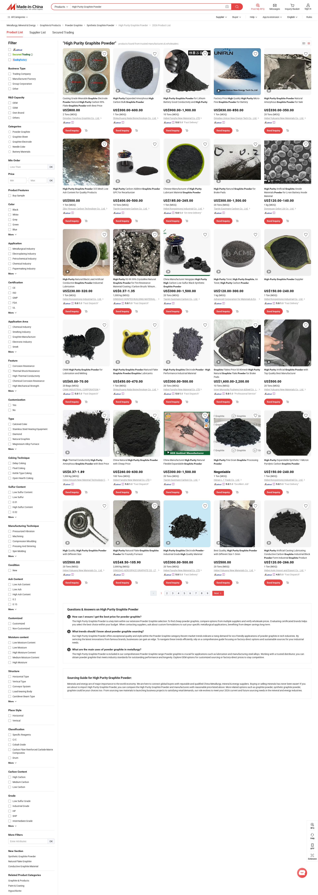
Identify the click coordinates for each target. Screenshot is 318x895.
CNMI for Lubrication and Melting (83, 371)
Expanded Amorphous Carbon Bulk (133, 100)
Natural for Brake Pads (235, 190)
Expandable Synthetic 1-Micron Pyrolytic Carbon (286, 461)
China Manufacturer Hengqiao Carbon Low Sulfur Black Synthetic (185, 283)
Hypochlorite (14, 890)
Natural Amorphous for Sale (283, 100)
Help (252, 17)
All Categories (18, 17)
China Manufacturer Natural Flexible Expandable (184, 461)
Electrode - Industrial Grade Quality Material (184, 552)
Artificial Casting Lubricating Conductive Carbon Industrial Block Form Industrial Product (287, 554)
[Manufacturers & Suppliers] (25, 6)
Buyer (235, 17)
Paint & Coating (16, 885)
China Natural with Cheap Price (135, 461)
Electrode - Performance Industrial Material (186, 371)
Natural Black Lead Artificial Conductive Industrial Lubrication (83, 283)
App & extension (271, 17)
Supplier (283, 279)
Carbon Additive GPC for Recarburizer (136, 190)
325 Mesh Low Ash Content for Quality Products (85, 190)
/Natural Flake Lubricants (135, 371)
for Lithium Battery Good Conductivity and (185, 100)
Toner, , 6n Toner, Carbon (236, 281)
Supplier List (37, 32)
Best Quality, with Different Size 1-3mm (235, 552)
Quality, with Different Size (84, 552)
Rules (309, 17)
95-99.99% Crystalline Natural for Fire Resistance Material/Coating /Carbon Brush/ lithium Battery (134, 283)
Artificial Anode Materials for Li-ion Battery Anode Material (285, 192)
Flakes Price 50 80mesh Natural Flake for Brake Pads (237, 373)
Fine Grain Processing (236, 461)
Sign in (308, 8)
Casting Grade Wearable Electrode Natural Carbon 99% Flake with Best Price (85, 102)
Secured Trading (63, 32)
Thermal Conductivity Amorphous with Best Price (86, 461)
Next (216, 593)
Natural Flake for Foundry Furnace (136, 552)
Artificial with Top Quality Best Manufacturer (286, 371)
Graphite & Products (18, 880)
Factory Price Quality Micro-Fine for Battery (237, 100)
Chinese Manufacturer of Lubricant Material (182, 190)
